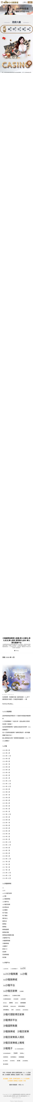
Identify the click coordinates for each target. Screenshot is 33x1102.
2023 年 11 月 (6, 784)
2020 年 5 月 (6, 828)
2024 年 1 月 (6, 778)
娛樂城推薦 (5, 929)
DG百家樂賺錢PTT (14, 968)
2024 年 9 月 (6, 759)
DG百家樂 (27, 1075)
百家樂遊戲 (5, 954)
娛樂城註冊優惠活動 (8, 935)
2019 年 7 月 (6, 850)
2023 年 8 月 (6, 792)
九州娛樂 (7, 1075)
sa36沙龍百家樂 (7, 893)
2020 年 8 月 (6, 820)
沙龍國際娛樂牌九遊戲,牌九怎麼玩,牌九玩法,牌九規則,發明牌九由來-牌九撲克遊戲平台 (16, 640)
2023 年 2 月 (6, 809)
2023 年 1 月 (6, 811)
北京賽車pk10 (6, 995)
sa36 (3, 890)
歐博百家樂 (19, 1073)
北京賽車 (5, 910)
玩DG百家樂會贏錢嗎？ (19, 1049)
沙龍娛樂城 (5, 943)
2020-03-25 (11, 694)
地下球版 (5, 913)
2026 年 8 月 (6, 750)
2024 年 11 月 (6, 756)
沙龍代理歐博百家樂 (13, 1014)
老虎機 (4, 957)
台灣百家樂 (23, 999)
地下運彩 (5, 916)
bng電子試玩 (5, 968)
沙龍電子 (5, 946)
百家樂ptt (22, 1053)
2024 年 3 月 (6, 775)
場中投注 (5, 918)
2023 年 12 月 (6, 781)
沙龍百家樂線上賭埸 (13, 1042)
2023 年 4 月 (6, 803)
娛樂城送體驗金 (21, 1006)
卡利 (3, 1073)
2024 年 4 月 (6, 772)
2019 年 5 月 (6, 856)
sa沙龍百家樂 (6, 904)
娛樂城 (4, 924)
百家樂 (4, 952)
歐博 (12, 1009)
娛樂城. (4, 927)
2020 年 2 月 (6, 836)
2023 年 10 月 (6, 786)
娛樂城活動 (5, 932)
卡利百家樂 (15, 999)
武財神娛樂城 (25, 1009)
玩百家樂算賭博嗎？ (7, 1053)
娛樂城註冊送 (13, 1006)
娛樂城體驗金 (6, 1009)
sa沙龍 (4, 896)
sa (3, 888)
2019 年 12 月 (6, 842)
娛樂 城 (4, 921)
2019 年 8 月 (6, 848)
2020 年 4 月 (6, 831)
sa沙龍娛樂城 (6, 899)
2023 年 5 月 (6, 800)
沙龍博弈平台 (6, 938)
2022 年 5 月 (6, 817)
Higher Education (18, 1101)
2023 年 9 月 (6, 789)
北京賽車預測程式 (7, 999)
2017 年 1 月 (6, 870)
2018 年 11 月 (6, 859)
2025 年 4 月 (6, 753)
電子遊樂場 (5, 1064)
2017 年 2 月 (6, 867)
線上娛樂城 (5, 1060)
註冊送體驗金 (25, 1060)
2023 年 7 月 (6, 795)
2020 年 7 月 (6, 823)
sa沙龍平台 (5, 902)
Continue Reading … (8, 704)
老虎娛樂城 (12, 1060)
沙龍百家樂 (23, 1031)
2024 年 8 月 (6, 761)
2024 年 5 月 (6, 770)
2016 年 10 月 (6, 878)
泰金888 (4, 949)
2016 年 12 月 (6, 873)
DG (24, 1073)
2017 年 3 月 (6, 864)
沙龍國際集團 (6, 941)
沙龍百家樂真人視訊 (13, 1037)
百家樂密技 (5, 1057)
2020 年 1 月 (6, 839)
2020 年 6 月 (6, 825)
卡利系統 (8, 1073)
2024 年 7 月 (6, 764)
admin (5, 694)
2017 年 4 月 (6, 862)
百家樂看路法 (13, 1057)
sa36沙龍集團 (10, 974)
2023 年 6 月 (6, 798)
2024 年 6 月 (6, 767)
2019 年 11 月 (6, 845)
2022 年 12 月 (6, 814)
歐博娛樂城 (18, 1009)
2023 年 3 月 (6, 806)
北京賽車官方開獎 (16, 995)
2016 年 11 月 (6, 875)
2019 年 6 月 (6, 853)
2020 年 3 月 (6, 834)
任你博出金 (5, 907)
